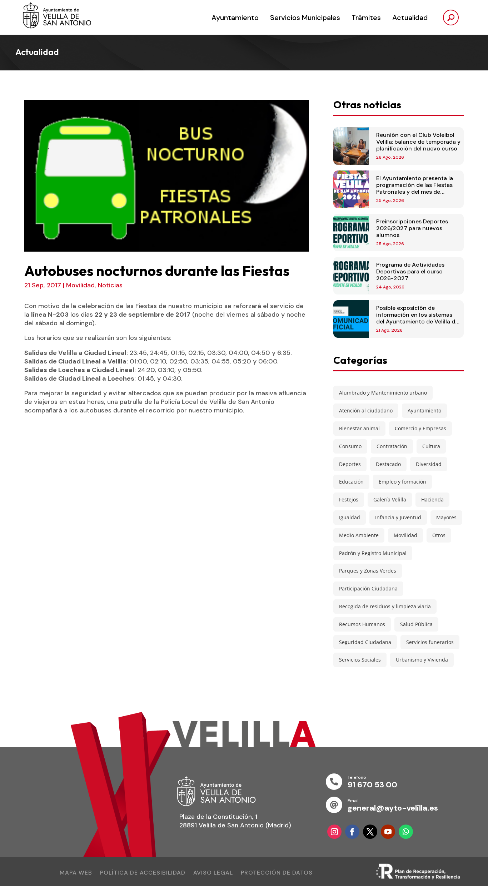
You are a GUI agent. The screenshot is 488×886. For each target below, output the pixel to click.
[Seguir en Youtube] (388, 832)
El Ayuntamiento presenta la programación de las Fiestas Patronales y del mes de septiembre (414, 188)
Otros (438, 535)
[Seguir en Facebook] (352, 832)
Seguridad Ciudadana (365, 642)
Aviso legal (213, 873)
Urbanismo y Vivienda (422, 659)
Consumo (350, 446)
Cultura (431, 446)
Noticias (110, 285)
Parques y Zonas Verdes (367, 570)
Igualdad (349, 517)
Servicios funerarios (430, 642)
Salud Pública (416, 624)
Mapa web (76, 873)
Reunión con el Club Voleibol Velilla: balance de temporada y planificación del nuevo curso (418, 141)
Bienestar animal (359, 428)
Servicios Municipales (305, 17)
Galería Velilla (389, 499)
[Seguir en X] (370, 832)
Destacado (388, 464)
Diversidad (429, 464)
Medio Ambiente (359, 535)
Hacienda (432, 499)
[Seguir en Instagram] (334, 832)
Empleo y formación (402, 481)
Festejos (348, 499)
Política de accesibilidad (142, 873)
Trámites (366, 17)
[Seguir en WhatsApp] (406, 832)
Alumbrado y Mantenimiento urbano (383, 392)
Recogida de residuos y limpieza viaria (385, 606)
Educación (351, 481)
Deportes (350, 464)
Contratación (392, 446)
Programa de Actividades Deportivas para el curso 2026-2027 (410, 271)
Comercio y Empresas (420, 428)
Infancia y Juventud (398, 517)
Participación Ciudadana (368, 588)
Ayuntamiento (235, 17)
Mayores (446, 517)
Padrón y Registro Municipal (373, 553)
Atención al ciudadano (366, 410)
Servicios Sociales (360, 659)
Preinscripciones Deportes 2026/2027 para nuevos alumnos (412, 228)
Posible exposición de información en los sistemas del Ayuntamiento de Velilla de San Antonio (417, 318)
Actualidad (410, 17)
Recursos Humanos (362, 624)
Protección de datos (277, 873)
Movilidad (80, 285)
